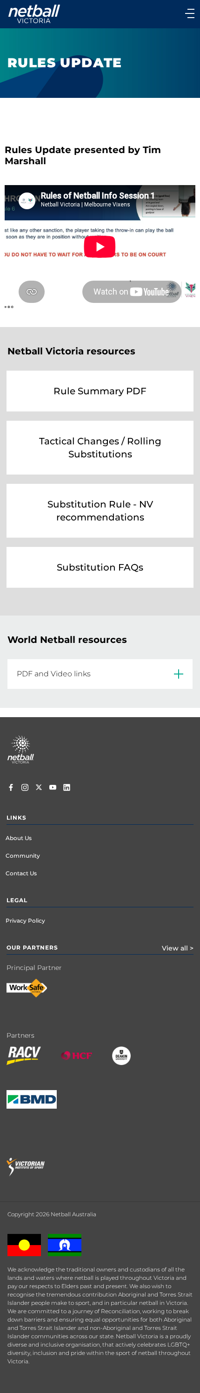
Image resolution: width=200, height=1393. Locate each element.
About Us (19, 838)
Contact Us (21, 873)
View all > (177, 948)
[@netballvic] (24, 788)
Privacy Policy (25, 920)
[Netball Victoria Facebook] (10, 788)
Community (23, 855)
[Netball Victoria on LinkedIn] (66, 788)
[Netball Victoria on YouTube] (52, 788)
